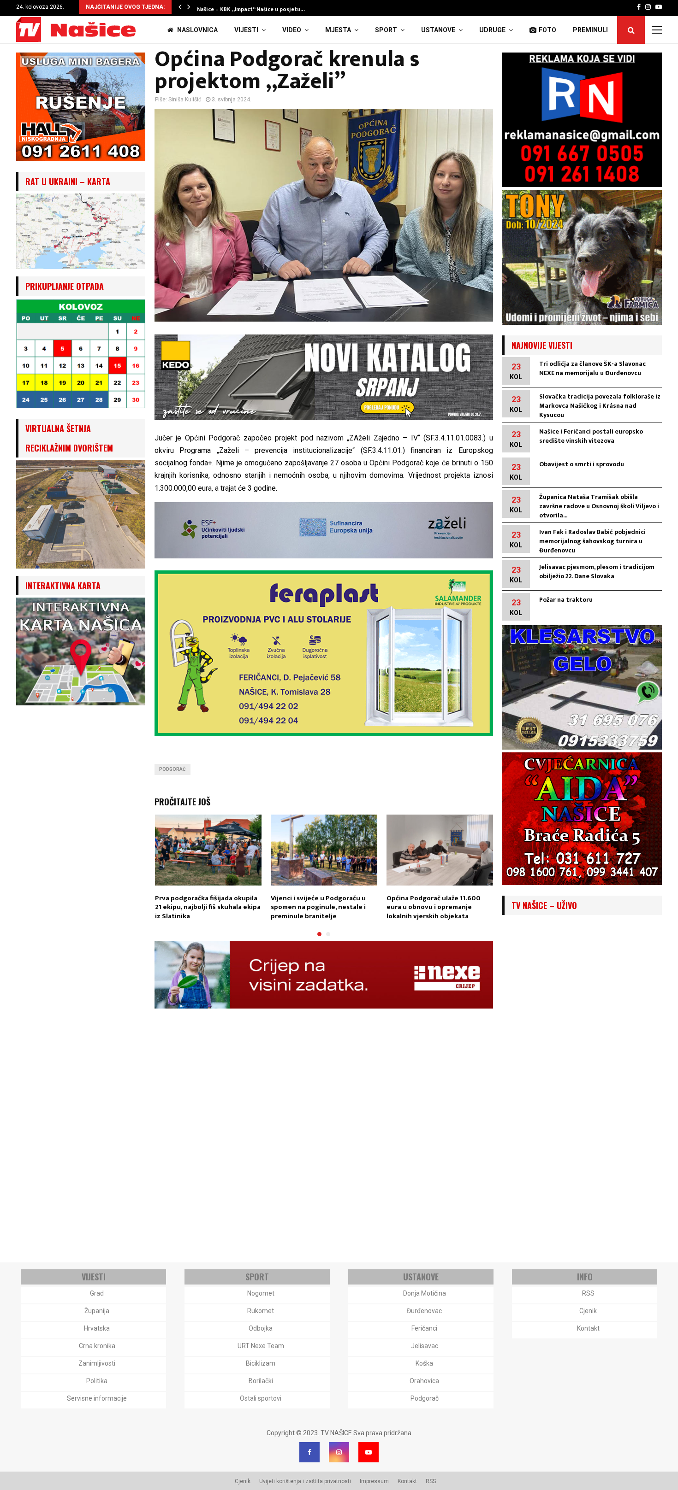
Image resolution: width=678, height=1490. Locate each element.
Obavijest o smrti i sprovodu (581, 464)
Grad (97, 1293)
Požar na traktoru (566, 599)
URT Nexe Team (261, 1345)
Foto (547, 30)
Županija (96, 1310)
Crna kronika (97, 1345)
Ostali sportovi (260, 1398)
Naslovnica (197, 30)
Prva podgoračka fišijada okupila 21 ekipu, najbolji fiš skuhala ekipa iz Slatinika (208, 907)
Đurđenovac (424, 1310)
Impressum (374, 1481)
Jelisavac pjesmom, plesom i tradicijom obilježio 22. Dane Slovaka (596, 571)
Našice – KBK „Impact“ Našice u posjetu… (251, 9)
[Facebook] (309, 1452)
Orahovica (424, 1380)
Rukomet (260, 1310)
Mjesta (338, 30)
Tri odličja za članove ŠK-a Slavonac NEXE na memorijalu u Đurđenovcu (592, 368)
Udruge (492, 30)
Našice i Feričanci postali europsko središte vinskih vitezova (591, 436)
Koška (424, 1363)
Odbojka (261, 1328)
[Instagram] (339, 1452)
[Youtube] (368, 1452)
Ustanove (438, 30)
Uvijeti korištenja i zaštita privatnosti (305, 1481)
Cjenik (588, 1310)
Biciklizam (260, 1363)
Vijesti (246, 30)
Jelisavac (424, 1345)
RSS (588, 1293)
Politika (96, 1380)
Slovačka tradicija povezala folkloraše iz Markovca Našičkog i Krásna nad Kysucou (599, 405)
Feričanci (424, 1328)
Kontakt (588, 1328)
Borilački (261, 1380)
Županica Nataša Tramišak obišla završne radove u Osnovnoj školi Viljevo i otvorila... (599, 506)
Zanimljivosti (96, 1363)
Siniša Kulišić (184, 99)
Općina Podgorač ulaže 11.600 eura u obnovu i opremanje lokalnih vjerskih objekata (434, 907)
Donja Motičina (424, 1293)
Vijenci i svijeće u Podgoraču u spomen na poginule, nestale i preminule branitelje (318, 907)
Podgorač (172, 769)
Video (291, 30)
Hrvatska (97, 1328)
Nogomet (260, 1293)
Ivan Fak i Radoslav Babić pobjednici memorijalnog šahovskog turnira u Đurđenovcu (592, 541)
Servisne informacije (97, 1398)
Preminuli (590, 30)
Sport (386, 30)
